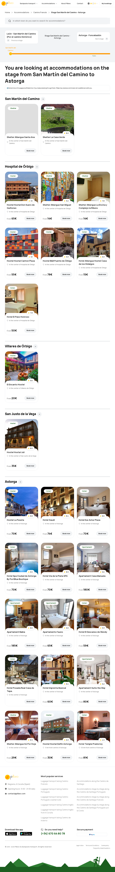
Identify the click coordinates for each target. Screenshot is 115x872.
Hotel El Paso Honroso (18, 316)
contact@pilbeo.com (16, 793)
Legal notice (79, 845)
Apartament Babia (16, 632)
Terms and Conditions (92, 845)
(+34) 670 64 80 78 (53, 833)
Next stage (99, 39)
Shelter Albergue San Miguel (57, 204)
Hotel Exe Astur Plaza (89, 520)
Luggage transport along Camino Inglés (57, 805)
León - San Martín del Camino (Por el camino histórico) (21, 35)
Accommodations (48, 3)
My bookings (107, 3)
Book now (30, 151)
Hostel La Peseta (15, 520)
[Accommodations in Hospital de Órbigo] (37, 167)
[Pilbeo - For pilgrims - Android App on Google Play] (26, 836)
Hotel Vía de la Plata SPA (55, 576)
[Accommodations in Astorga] (20, 482)
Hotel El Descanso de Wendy (93, 632)
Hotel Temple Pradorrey (91, 744)
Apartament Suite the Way (92, 688)
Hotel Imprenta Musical (54, 688)
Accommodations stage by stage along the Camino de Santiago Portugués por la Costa (93, 808)
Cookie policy (105, 845)
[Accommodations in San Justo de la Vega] (39, 414)
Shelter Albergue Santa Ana (21, 137)
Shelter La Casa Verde (54, 137)
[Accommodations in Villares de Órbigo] (35, 346)
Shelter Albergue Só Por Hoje (21, 744)
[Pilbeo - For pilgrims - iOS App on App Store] (11, 836)
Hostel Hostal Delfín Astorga (57, 744)
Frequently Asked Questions (101, 848)
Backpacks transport (27, 3)
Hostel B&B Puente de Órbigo (57, 260)
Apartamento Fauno (53, 632)
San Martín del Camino (10, 49)
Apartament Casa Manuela (92, 576)
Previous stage (17, 40)
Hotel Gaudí (49, 520)
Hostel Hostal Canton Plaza (21, 260)
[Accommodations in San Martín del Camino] (10, 53)
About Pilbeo (66, 3)
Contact (80, 3)
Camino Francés (40, 12)
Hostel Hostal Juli (16, 452)
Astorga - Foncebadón (90, 35)
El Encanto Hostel (16, 384)
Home (7, 12)
